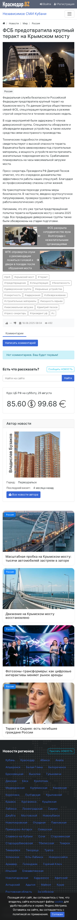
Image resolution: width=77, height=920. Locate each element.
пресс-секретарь (16, 313)
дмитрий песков (48, 307)
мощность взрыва (52, 301)
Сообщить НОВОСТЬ (60, 369)
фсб (8, 277)
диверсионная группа (18, 289)
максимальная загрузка (19, 307)
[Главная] (4, 23)
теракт (44, 277)
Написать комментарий (20, 343)
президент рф (39, 313)
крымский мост (25, 277)
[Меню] (69, 13)
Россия (8, 91)
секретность (13, 295)
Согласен (57, 914)
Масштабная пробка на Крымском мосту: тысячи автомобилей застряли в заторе (38, 558)
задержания (33, 295)
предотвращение (16, 282)
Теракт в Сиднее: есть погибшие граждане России (31, 730)
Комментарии (14, 333)
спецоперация (40, 282)
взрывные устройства (49, 289)
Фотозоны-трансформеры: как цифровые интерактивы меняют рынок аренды (38, 673)
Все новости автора (24, 494)
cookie (59, 901)
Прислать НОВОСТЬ (61, 751)
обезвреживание (56, 295)
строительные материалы (21, 301)
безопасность (62, 282)
